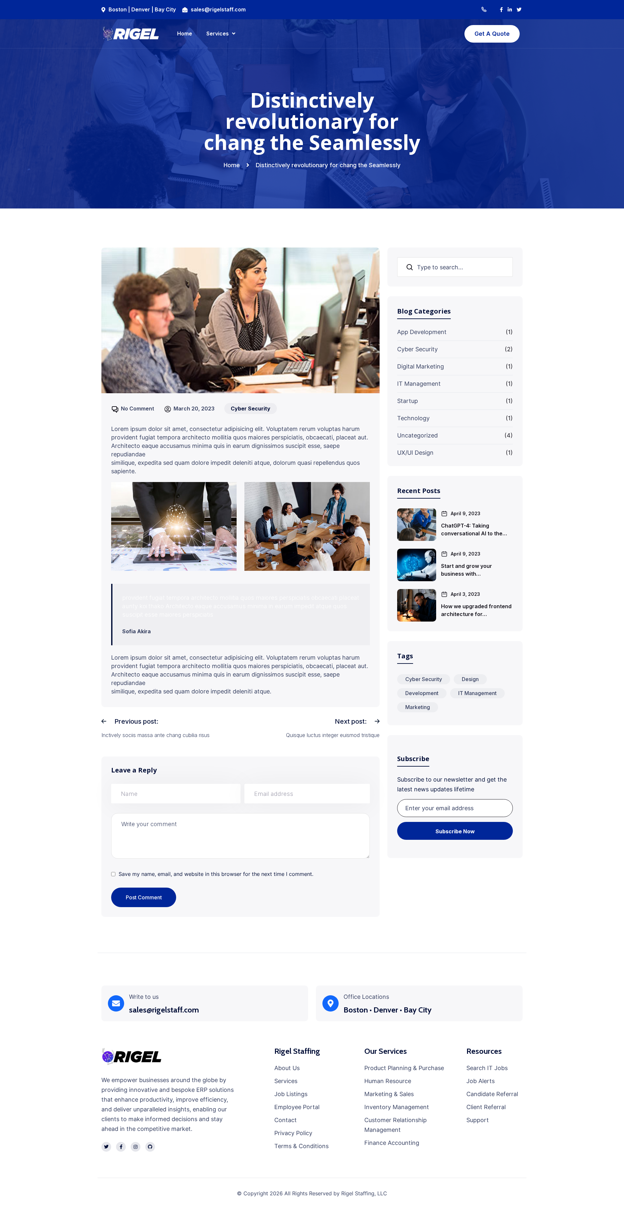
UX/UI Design (415, 452)
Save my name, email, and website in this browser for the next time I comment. (216, 874)
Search (410, 267)
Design (470, 679)
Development (421, 693)
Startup (407, 400)
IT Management (419, 383)
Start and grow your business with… (466, 570)
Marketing (417, 707)
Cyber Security (417, 349)
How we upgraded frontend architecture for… (476, 610)
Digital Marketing (420, 366)
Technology (413, 418)
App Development (422, 332)
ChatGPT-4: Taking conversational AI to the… (474, 529)
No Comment (137, 408)
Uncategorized (417, 435)
